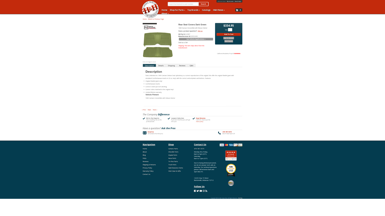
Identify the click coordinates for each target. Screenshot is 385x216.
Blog (144, 155)
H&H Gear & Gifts (174, 171)
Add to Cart (228, 34)
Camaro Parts (173, 149)
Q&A (191, 65)
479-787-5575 (227, 132)
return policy (199, 121)
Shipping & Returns (149, 165)
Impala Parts (172, 155)
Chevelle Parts (173, 152)
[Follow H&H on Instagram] (204, 191)
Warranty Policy (148, 171)
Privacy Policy (147, 168)
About (145, 152)
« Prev (144, 110)
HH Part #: (182, 34)
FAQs (144, 158)
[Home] (149, 2)
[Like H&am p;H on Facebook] (195, 191)
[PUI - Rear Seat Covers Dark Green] (158, 27)
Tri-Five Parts (173, 161)
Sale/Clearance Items (175, 168)
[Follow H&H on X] (198, 191)
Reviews (146, 161)
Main (149, 110)
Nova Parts (172, 158)
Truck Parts (172, 165)
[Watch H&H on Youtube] (201, 191)
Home (145, 19)
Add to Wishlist (229, 38)
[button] (188, 4)
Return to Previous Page (156, 19)
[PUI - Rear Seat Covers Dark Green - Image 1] (158, 45)
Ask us (200, 31)
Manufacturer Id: (184, 36)
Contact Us (146, 174)
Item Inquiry (229, 41)
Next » (155, 110)
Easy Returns (200, 118)
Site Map (240, 198)
